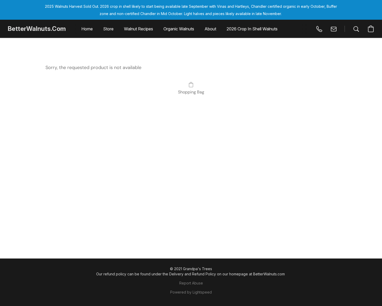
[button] (37, 28)
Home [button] (87, 28)
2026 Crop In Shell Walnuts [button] (252, 28)
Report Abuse (191, 283)
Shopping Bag (191, 92)
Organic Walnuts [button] (178, 28)
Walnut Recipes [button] (138, 28)
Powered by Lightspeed (191, 292)
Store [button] (108, 28)
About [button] (210, 28)
